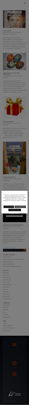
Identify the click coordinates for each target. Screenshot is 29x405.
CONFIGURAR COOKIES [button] (14, 210)
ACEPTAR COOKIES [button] (8, 206)
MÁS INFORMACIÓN (20, 206)
